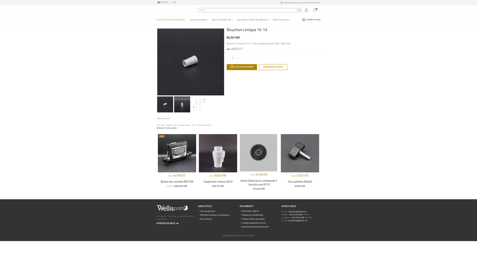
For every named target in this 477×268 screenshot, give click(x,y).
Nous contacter (206, 219)
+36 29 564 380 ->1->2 (301, 218)
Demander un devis (273, 67)
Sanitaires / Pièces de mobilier (252, 20)
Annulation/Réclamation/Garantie (255, 227)
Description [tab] (163, 118)
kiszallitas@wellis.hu (298, 221)
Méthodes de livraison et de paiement (215, 215)
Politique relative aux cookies (253, 219)
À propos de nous (166, 224)
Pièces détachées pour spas (170, 20)
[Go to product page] (218, 153)
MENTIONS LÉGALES (250, 211)
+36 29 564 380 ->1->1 (299, 215)
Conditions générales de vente (254, 223)
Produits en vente (313, 20)
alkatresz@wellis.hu (298, 212)
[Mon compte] (306, 10)
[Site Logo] (169, 10)
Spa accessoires (198, 20)
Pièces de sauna (281, 20)
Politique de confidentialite (252, 215)
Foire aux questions (207, 211)
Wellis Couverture (221, 20)
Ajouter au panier (243, 67)
